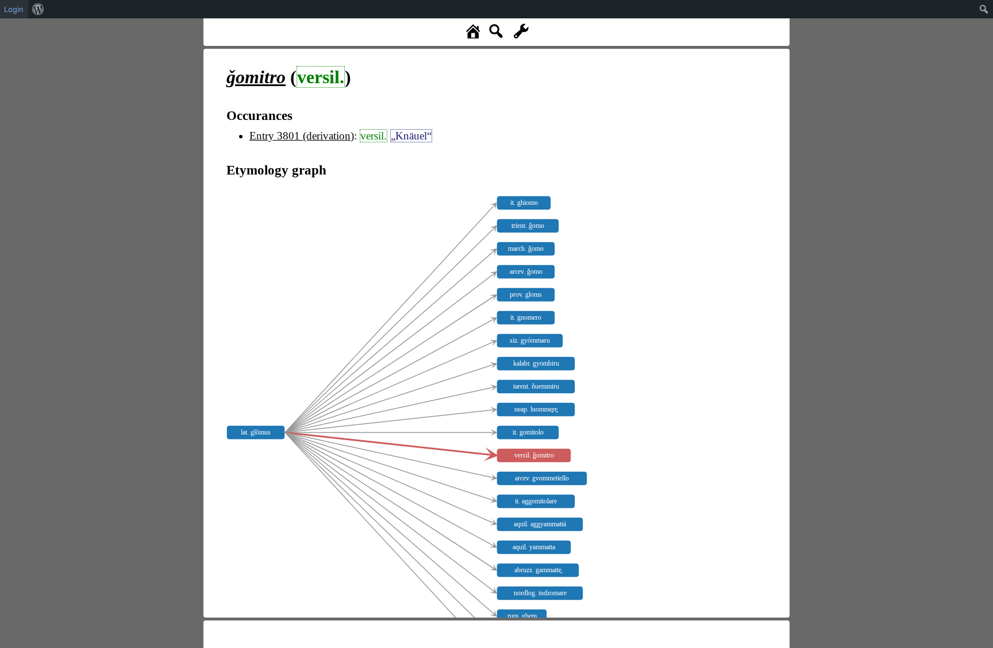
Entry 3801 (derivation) (301, 136)
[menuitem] (38, 9)
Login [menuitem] (14, 9)
